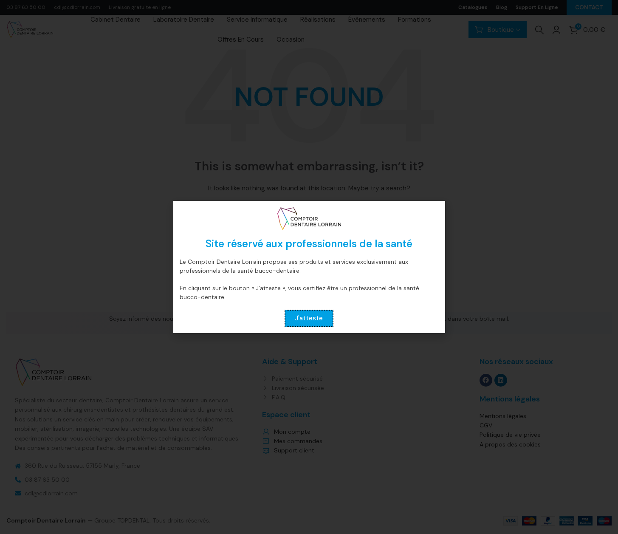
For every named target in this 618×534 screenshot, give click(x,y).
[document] (309, 267)
